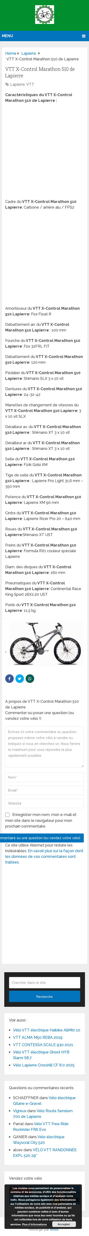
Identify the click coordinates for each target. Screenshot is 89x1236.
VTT (30, 84)
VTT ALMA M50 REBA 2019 (37, 1037)
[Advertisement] (44, 152)
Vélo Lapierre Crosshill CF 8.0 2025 (44, 1065)
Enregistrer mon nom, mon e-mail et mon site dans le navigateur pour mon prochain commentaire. (40, 820)
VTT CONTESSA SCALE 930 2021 (43, 1045)
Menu (7, 36)
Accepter (64, 1224)
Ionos (54, 1229)
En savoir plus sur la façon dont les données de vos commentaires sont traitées (44, 856)
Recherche (44, 997)
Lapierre (17, 84)
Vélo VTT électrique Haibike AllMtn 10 (46, 1030)
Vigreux (19, 1111)
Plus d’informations (34, 1224)
